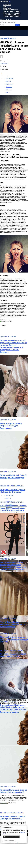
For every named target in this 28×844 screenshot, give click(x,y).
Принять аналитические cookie (11, 836)
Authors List (7, 5)
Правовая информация (11, 13)
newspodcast (4, 63)
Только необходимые (9, 840)
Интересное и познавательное (12, 52)
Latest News (7, 8)
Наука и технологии (13, 61)
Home (4, 6)
